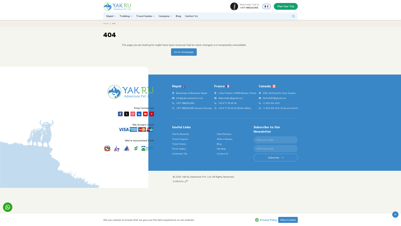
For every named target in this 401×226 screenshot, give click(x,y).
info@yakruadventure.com (189, 98)
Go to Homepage (184, 52)
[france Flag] (266, 6)
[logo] (128, 92)
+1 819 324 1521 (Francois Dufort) (280, 108)
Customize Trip (179, 153)
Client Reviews (224, 134)
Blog (178, 16)
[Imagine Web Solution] (186, 181)
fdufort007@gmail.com (274, 98)
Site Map (221, 148)
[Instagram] (132, 114)
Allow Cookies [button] (288, 219)
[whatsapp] (7, 207)
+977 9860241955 (249, 8)
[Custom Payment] (128, 129)
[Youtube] (145, 114)
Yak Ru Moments (180, 134)
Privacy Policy (268, 219)
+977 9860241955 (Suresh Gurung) (194, 108)
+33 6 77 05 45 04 (227, 103)
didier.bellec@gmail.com (230, 98)
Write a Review (224, 139)
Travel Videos (179, 144)
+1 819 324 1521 (271, 103)
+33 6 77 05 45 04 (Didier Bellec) (234, 108)
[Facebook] (120, 114)
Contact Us (191, 16)
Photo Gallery (179, 148)
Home (106, 23)
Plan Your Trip (286, 6)
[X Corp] (126, 114)
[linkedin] (139, 114)
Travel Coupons (180, 139)
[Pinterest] (151, 114)
